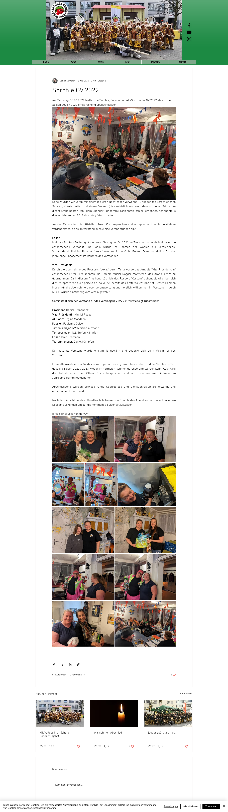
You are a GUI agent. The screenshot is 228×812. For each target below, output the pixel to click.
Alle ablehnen (190, 806)
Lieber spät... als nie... (162, 733)
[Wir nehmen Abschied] (114, 713)
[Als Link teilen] (78, 664)
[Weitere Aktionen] (174, 81)
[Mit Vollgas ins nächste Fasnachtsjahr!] (60, 713)
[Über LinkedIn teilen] (70, 664)
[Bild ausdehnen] (83, 439)
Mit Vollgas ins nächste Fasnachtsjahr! (54, 734)
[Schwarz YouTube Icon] (189, 32)
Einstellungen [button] (171, 806)
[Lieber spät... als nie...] (168, 713)
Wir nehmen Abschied (108, 733)
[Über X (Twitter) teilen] (62, 664)
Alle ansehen (185, 693)
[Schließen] (224, 806)
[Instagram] (189, 39)
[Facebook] (189, 25)
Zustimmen (211, 806)
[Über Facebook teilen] (53, 664)
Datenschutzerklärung (45, 807)
